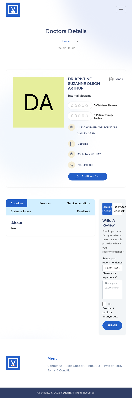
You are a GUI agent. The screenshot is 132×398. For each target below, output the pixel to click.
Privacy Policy (113, 366)
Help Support (75, 366)
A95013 (116, 78)
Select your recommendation (112, 260)
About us (16, 203)
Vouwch (66, 392)
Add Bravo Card (89, 176)
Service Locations (79, 203)
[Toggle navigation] (121, 9)
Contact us (54, 366)
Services (45, 203)
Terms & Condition (59, 370)
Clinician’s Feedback (107, 209)
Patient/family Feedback (117, 209)
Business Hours (20, 211)
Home (66, 41)
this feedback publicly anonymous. (110, 310)
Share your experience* (109, 275)
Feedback (84, 211)
